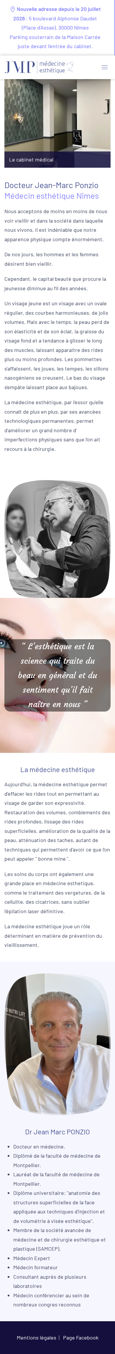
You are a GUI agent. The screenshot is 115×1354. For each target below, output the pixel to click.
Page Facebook (80, 1337)
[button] (105, 67)
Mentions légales (36, 1337)
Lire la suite (57, 159)
